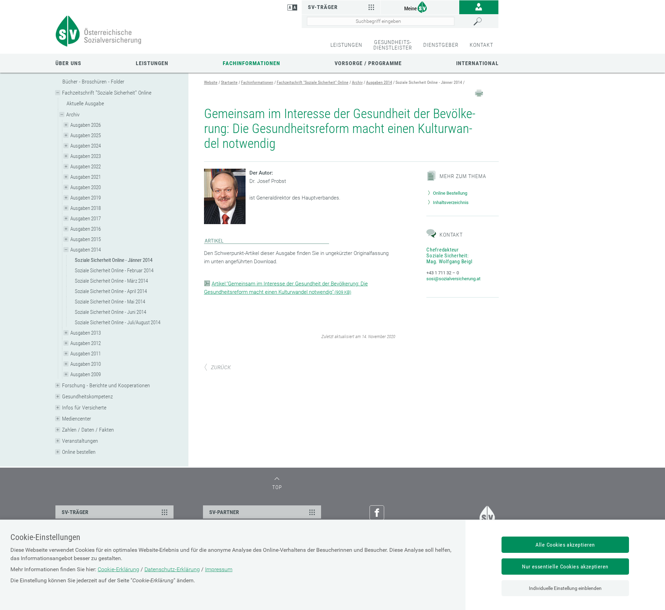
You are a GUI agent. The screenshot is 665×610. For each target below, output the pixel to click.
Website (211, 82)
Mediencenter (76, 418)
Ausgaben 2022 (85, 166)
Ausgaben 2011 (85, 354)
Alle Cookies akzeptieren (565, 544)
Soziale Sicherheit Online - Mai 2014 (110, 302)
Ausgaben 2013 (85, 333)
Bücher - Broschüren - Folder (93, 81)
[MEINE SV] (420, 6)
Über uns (68, 63)
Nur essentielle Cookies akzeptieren (565, 566)
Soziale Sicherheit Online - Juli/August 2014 (117, 322)
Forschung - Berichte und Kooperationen (106, 385)
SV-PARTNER (224, 512)
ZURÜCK (221, 367)
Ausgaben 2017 (85, 218)
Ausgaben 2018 (85, 208)
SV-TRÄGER (75, 512)
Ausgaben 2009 (85, 374)
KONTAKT (481, 45)
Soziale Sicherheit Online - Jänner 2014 (113, 260)
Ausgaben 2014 (85, 250)
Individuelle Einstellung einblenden (565, 588)
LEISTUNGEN (346, 45)
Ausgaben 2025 (85, 135)
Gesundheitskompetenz (87, 396)
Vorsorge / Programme (368, 63)
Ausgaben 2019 (85, 198)
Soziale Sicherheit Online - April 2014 (111, 291)
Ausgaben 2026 (85, 125)
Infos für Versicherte (84, 407)
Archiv (73, 114)
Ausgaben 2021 (85, 177)
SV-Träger (323, 7)
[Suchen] (484, 21)
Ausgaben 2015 (85, 239)
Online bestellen (79, 452)
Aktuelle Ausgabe (85, 103)
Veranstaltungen (80, 440)
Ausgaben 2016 (85, 229)
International (477, 63)
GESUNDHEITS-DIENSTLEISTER (392, 45)
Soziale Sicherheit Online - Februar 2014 (114, 270)
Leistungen (152, 63)
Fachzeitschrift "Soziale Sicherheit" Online (106, 92)
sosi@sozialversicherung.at (453, 278)
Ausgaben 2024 (85, 146)
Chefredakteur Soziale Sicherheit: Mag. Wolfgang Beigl (449, 256)
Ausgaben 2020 (85, 187)
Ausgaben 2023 (85, 156)
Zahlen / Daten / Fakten (88, 429)
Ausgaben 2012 (85, 343)
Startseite (229, 82)
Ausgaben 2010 (85, 364)
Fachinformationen (251, 63)
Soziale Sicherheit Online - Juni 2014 (110, 312)
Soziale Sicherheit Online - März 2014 (111, 281)
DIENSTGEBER (441, 45)
